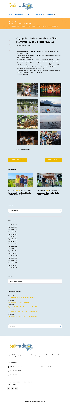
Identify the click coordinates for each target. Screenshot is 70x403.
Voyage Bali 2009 (12, 229)
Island (28, 149)
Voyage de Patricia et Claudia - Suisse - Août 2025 (20, 194)
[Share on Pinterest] (9, 51)
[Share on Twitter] (9, 41)
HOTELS (28, 14)
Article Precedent (17, 159)
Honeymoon (22, 149)
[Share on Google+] (9, 44)
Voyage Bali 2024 (12, 263)
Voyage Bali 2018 (12, 251)
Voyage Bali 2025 (26, 190)
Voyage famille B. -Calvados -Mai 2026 (18, 302)
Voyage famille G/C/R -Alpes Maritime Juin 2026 (21, 297)
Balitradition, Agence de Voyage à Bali (21, 23)
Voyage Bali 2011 (12, 234)
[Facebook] (8, 388)
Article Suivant (53, 159)
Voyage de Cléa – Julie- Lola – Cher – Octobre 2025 (22, 311)
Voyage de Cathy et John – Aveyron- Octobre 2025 (22, 316)
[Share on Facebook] (9, 37)
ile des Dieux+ (19, 14)
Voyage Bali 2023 (12, 260)
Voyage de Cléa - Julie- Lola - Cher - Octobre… (48, 194)
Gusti (18, 190)
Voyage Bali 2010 (27, 45)
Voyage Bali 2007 (12, 224)
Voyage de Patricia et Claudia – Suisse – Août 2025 (22, 307)
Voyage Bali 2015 (12, 243)
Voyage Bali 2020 (12, 255)
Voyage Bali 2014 (12, 241)
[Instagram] (12, 388)
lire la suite (49, 14)
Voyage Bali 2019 (12, 253)
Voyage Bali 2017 (12, 248)
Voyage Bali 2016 (12, 246)
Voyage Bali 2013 (12, 239)
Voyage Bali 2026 (12, 267)
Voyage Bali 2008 (12, 227)
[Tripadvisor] (16, 388)
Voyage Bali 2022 (12, 258)
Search (60, 211)
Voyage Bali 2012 (12, 236)
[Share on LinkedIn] (9, 47)
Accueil (10, 14)
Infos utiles (38, 14)
